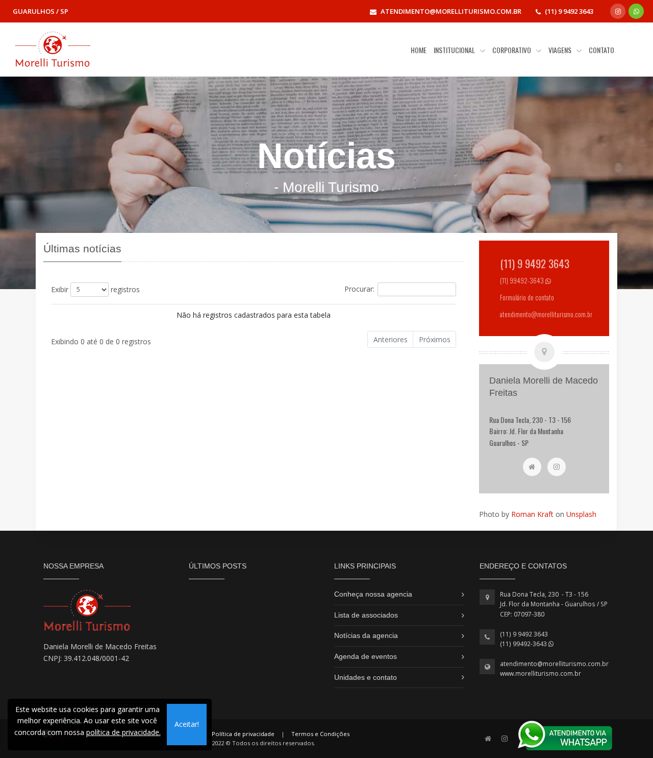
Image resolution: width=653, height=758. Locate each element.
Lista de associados (366, 615)
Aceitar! (186, 724)
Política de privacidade (243, 734)
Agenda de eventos (365, 656)
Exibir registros (95, 289)
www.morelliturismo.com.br (540, 673)
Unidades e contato (365, 677)
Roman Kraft (532, 514)
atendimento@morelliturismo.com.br (554, 663)
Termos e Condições (320, 734)
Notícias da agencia (366, 635)
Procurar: (359, 288)
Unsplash (581, 514)
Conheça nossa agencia (373, 594)
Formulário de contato (527, 297)
